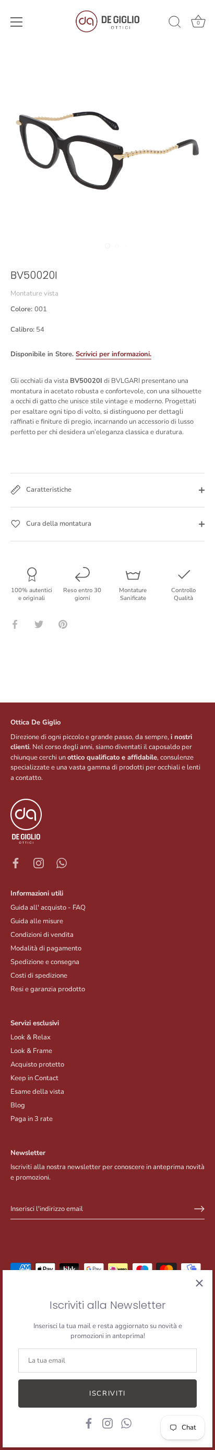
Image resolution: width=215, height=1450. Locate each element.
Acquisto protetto (37, 1064)
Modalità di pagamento (45, 948)
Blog (17, 1105)
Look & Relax (30, 1037)
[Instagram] (107, 1423)
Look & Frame (31, 1051)
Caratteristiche (48, 489)
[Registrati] (199, 1209)
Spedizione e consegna (44, 962)
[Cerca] (174, 23)
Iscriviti (107, 1393)
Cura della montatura (58, 523)
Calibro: (22, 330)
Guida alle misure (36, 921)
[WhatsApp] (126, 1423)
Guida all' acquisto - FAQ (48, 907)
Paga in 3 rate (31, 1119)
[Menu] (16, 21)
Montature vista (34, 293)
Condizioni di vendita (42, 934)
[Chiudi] (199, 1283)
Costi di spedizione (38, 975)
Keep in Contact (34, 1078)
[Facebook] (88, 1423)
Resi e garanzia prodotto (47, 989)
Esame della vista (37, 1091)
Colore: (28, 309)
